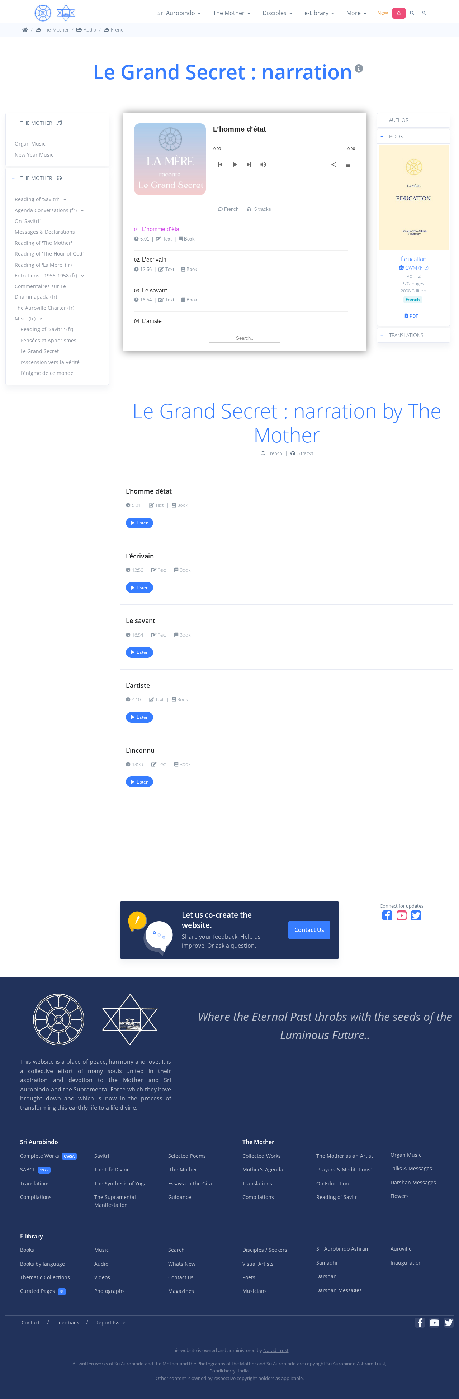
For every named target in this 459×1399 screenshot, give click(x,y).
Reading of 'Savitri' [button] (38, 199)
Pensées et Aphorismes (48, 340)
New (382, 12)
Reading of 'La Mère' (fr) (43, 264)
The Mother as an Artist (344, 1155)
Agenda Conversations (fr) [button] (46, 210)
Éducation (413, 259)
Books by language (42, 1263)
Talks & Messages (411, 1168)
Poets (248, 1277)
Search (176, 1249)
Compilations (36, 1197)
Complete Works (47, 1155)
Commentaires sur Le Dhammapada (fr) (40, 291)
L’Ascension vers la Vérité (50, 362)
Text (167, 239)
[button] (57, 123)
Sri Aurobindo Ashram (343, 1248)
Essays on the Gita (190, 1183)
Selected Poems (187, 1155)
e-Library (316, 13)
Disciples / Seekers (264, 1249)
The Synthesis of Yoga (120, 1183)
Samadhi (326, 1262)
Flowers (400, 1196)
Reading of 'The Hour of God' (49, 253)
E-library (31, 1236)
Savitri (101, 1155)
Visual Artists (258, 1263)
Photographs (109, 1291)
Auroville (401, 1248)
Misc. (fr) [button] (26, 318)
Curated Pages (42, 1291)
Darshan (326, 1276)
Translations (35, 1183)
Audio (89, 29)
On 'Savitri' (28, 221)
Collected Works (261, 1155)
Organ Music (30, 143)
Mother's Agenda (262, 1169)
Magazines (181, 1291)
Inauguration (406, 1262)
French (117, 29)
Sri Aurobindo (176, 13)
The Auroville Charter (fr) (44, 307)
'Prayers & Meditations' (344, 1169)
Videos (102, 1277)
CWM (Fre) (416, 267)
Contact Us (309, 930)
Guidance (179, 1197)
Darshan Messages (413, 1182)
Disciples (274, 13)
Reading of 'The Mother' (43, 242)
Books (27, 1249)
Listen (141, 523)
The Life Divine (112, 1169)
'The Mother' (183, 1169)
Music (101, 1249)
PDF (413, 316)
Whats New (181, 1263)
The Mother (229, 13)
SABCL (34, 1169)
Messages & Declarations (45, 231)
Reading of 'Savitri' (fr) (46, 329)
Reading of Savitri (337, 1197)
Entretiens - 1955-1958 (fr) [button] (47, 275)
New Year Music (34, 154)
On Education (332, 1183)
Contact (31, 1322)
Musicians (254, 1291)
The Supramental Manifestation (115, 1201)
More (353, 13)
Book (189, 239)
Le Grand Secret (39, 351)
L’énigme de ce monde (47, 373)
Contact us (181, 1277)
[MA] (54, 13)
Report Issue (110, 1322)
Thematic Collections (45, 1277)
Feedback (67, 1322)
